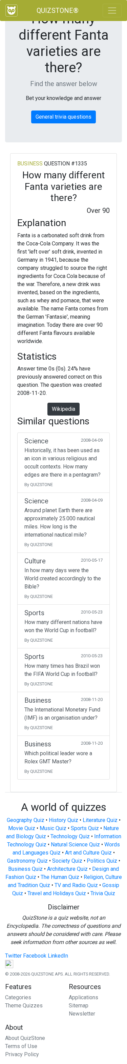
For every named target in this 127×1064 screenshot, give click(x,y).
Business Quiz (25, 869)
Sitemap (78, 1005)
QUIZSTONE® (58, 10)
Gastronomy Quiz (27, 861)
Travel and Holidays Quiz (56, 893)
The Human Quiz (60, 877)
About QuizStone (25, 1038)
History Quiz (63, 820)
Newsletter (82, 1013)
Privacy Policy (22, 1054)
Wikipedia (63, 409)
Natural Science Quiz (75, 844)
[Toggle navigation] (112, 10)
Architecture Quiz (67, 869)
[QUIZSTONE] (11, 10)
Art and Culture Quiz (88, 852)
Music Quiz (53, 828)
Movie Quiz (21, 828)
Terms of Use (21, 1046)
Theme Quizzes (24, 1005)
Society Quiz (67, 861)
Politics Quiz (102, 861)
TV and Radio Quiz (76, 885)
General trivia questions (63, 117)
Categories (18, 997)
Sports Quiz (85, 828)
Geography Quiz (25, 820)
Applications (83, 997)
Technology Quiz (70, 836)
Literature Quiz (100, 820)
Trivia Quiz (102, 893)
